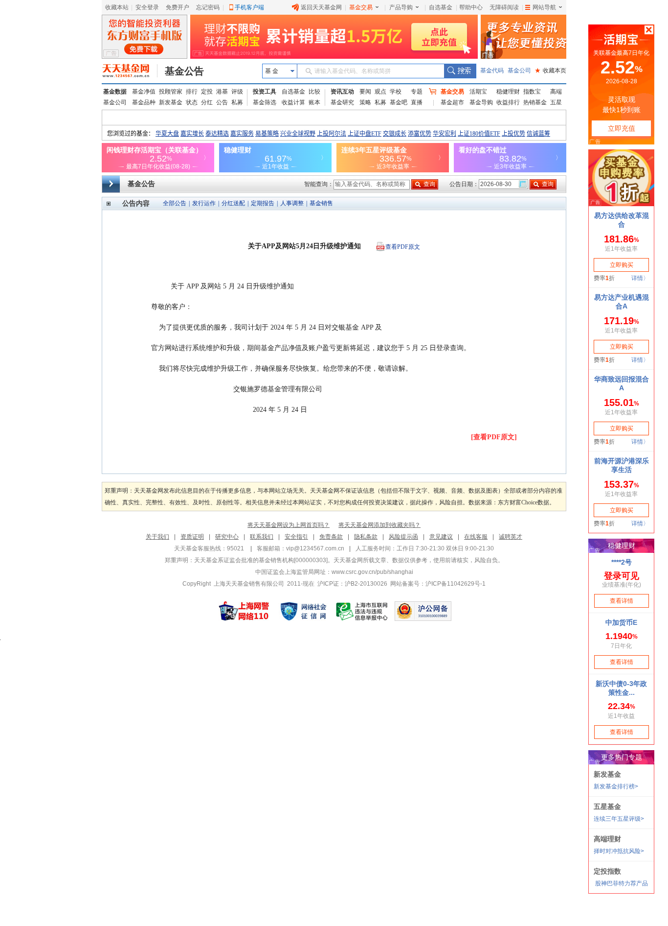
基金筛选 (264, 102)
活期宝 (478, 91)
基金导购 (481, 102)
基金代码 (492, 70)
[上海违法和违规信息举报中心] (362, 611)
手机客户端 (249, 7)
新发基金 (170, 102)
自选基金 (440, 7)
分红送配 (233, 203)
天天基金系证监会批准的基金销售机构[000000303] (261, 560)
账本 (314, 102)
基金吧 (398, 102)
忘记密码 (208, 7)
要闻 (365, 91)
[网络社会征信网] (303, 611)
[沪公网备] (423, 611)
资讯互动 (342, 91)
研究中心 (227, 536)
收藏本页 (550, 70)
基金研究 (342, 102)
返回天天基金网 (321, 7)
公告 (222, 102)
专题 (417, 91)
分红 (207, 102)
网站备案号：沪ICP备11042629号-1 (438, 583)
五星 (556, 102)
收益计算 (293, 102)
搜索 (460, 71)
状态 (192, 102)
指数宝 (532, 91)
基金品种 (144, 102)
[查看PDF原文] (494, 437)
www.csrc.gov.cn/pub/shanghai (372, 572)
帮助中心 (471, 7)
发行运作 (204, 203)
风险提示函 (403, 536)
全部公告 (174, 203)
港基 (222, 91)
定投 (207, 91)
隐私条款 (366, 536)
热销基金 (535, 102)
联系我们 (261, 536)
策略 (365, 102)
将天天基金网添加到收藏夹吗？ (379, 525)
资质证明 (192, 536)
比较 (314, 91)
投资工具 (264, 91)
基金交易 (361, 7)
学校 (395, 91)
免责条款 (331, 536)
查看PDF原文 (402, 246)
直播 (417, 102)
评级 (237, 91)
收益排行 (508, 102)
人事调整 (292, 203)
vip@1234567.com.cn (315, 548)
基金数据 (115, 91)
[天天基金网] (130, 71)
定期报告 (262, 203)
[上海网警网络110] (244, 611)
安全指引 (296, 536)
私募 (237, 102)
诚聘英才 (510, 536)
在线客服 (476, 536)
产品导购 (401, 7)
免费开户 (177, 7)
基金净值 (144, 91)
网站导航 (544, 7)
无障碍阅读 (504, 7)
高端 (556, 91)
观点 (380, 91)
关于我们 (157, 536)
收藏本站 (117, 7)
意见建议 (441, 536)
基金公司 (519, 70)
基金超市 (452, 102)
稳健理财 (508, 91)
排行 (192, 91)
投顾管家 (170, 91)
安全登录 (147, 7)
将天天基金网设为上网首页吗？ (288, 525)
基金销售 (321, 203)
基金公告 (184, 71)
